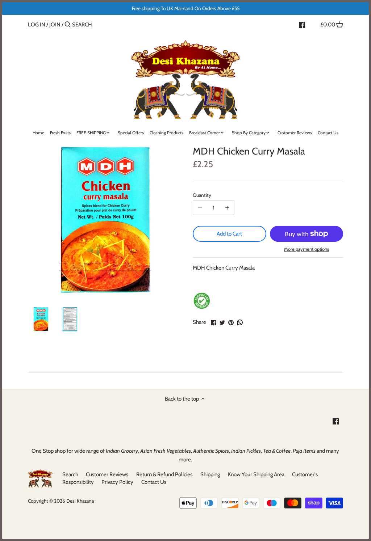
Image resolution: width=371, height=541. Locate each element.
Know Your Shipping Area (256, 474)
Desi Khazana (80, 501)
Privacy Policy (117, 482)
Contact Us (153, 482)
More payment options (306, 249)
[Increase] (227, 208)
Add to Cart (229, 234)
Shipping (210, 474)
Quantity (202, 195)
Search (70, 474)
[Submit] (67, 25)
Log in (36, 24)
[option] (40, 319)
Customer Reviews (107, 474)
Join (55, 24)
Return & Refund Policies (164, 474)
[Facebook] (302, 24)
